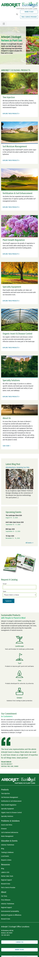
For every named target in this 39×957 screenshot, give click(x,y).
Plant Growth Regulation (8, 805)
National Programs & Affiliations (11, 915)
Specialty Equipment (7, 809)
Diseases (4, 829)
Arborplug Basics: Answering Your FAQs (17, 467)
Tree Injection (5, 793)
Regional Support (6, 880)
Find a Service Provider (8, 887)
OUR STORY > (7, 446)
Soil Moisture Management (9, 797)
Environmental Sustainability (10, 911)
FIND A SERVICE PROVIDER (29, 17)
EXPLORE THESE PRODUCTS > (11, 113)
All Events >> (29, 543)
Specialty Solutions (7, 816)
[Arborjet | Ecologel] (19, 5)
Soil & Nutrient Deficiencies (9, 832)
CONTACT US (19, 942)
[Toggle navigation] (3, 24)
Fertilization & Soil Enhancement (11, 801)
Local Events (5, 856)
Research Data (5, 884)
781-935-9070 (5, 935)
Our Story (4, 896)
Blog (2, 848)
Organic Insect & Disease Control (11, 812)
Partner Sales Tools (7, 876)
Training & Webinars (7, 852)
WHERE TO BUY (29, 12)
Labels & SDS (5, 872)
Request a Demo (6, 860)
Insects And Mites (6, 825)
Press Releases (5, 900)
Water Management (7, 836)
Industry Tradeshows (7, 845)
